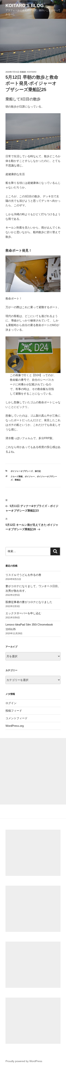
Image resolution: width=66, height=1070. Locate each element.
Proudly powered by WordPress (24, 1061)
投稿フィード (14, 710)
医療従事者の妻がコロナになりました (29, 602)
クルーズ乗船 (17, 476)
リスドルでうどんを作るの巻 (23, 574)
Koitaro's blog (25, 5)
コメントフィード (16, 718)
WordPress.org (15, 725)
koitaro (31, 72)
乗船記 (18, 480)
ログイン (11, 703)
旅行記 (38, 471)
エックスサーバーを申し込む (23, 613)
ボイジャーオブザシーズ (22, 471)
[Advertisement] (33, 771)
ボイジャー (30, 476)
